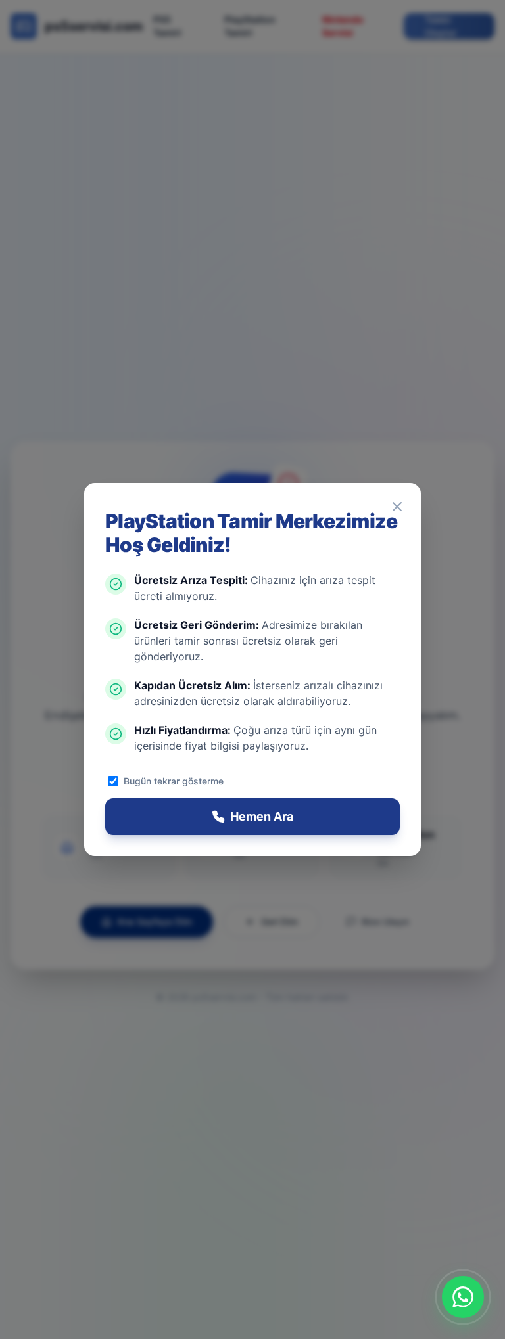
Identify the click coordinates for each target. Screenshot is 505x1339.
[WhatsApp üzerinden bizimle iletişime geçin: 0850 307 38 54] (463, 1297)
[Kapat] (397, 506)
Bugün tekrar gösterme (174, 780)
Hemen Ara (261, 816)
